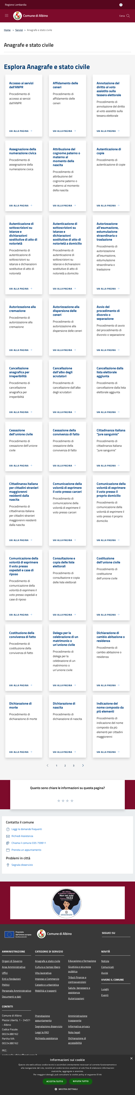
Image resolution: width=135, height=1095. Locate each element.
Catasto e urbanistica (47, 985)
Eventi (104, 995)
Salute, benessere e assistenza (79, 990)
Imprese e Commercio (47, 979)
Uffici (5, 973)
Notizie (105, 961)
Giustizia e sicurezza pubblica (79, 969)
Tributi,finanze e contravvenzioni (77, 979)
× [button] (131, 1058)
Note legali (74, 1032)
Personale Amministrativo (16, 991)
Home (7, 30)
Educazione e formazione (82, 961)
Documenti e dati (11, 997)
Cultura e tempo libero (47, 967)
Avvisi (104, 973)
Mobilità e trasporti (45, 991)
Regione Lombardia (15, 5)
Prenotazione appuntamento (43, 1018)
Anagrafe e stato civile (47, 961)
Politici (6, 985)
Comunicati (107, 967)
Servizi (19, 30)
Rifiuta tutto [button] (81, 1081)
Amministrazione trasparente (77, 1018)
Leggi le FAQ (42, 1032)
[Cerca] (128, 16)
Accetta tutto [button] (54, 1081)
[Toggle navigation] (7, 15)
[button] (67, 1089)
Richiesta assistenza (46, 1038)
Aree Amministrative (13, 967)
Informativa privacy (79, 1026)
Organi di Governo (12, 961)
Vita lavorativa (43, 973)
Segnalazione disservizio (48, 1026)
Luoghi (105, 989)
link (100, 1074)
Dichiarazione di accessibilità (77, 1040)
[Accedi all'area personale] (120, 4)
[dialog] (67, 1075)
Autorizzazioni (76, 998)
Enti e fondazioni (11, 979)
